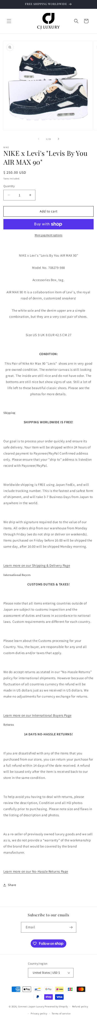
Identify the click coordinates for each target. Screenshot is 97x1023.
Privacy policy (39, 1013)
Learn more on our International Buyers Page (37, 715)
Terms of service (61, 1013)
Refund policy (80, 1006)
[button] (9, 21)
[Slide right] (58, 139)
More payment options (48, 235)
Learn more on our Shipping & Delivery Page (36, 565)
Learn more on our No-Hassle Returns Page (35, 871)
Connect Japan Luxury (31, 1006)
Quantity (9, 186)
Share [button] (12, 885)
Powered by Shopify (56, 1006)
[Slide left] (39, 139)
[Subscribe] (71, 927)
